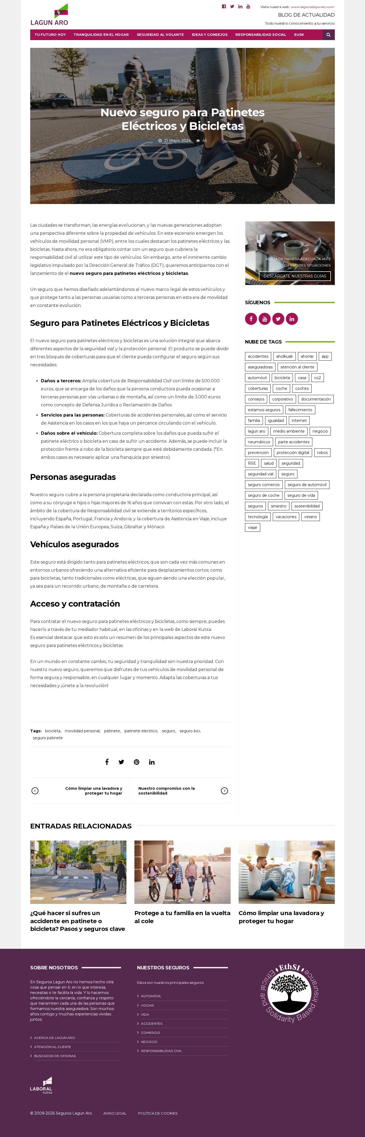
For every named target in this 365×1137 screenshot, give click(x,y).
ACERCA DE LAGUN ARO (54, 1038)
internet (299, 420)
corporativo (282, 399)
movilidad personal (82, 731)
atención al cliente (297, 367)
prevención (258, 452)
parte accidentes (293, 442)
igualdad (276, 420)
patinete (112, 731)
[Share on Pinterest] (136, 762)
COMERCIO (150, 1033)
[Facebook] (224, 6)
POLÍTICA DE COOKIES (158, 1113)
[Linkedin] (240, 6)
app (325, 356)
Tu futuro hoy (49, 34)
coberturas (258, 388)
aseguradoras (260, 367)
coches (302, 388)
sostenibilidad (307, 506)
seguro (168, 731)
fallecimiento (300, 409)
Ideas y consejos (210, 34)
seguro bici (190, 731)
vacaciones (286, 516)
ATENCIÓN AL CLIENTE (52, 1047)
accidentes (258, 356)
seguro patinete (48, 737)
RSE (252, 463)
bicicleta (52, 731)
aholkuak (284, 356)
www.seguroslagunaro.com (312, 7)
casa (302, 377)
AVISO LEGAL (114, 1113)
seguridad (291, 463)
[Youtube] (248, 6)
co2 (317, 377)
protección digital (293, 452)
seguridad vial (260, 474)
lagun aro (256, 431)
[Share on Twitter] (121, 762)
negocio (320, 431)
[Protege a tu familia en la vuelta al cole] (182, 872)
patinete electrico (141, 731)
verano (310, 516)
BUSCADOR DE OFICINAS (55, 1056)
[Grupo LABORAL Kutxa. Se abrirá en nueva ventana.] (41, 1085)
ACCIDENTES (151, 1024)
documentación (316, 399)
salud (269, 463)
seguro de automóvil (307, 484)
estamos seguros (264, 409)
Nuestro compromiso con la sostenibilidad (166, 791)
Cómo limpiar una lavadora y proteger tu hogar (93, 791)
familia (254, 420)
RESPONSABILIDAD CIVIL (161, 1051)
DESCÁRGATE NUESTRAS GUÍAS (294, 276)
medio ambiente (289, 431)
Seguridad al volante (160, 34)
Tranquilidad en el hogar (101, 34)
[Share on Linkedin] (151, 762)
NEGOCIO (149, 1042)
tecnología (258, 516)
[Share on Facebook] (106, 762)
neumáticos (259, 442)
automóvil (257, 377)
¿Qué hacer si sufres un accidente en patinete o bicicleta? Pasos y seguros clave (77, 920)
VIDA (145, 1014)
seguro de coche (263, 495)
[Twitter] (232, 6)
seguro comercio (264, 484)
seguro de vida (301, 495)
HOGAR (147, 1005)
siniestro (278, 506)
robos (322, 452)
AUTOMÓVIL (151, 996)
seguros (255, 506)
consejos (256, 399)
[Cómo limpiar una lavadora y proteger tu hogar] (287, 872)
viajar (252, 527)
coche (281, 388)
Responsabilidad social (260, 34)
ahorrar (307, 356)
